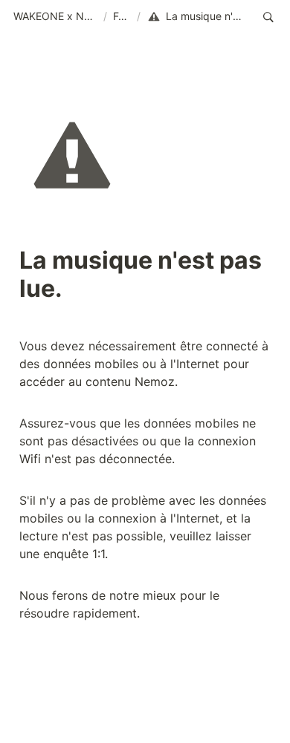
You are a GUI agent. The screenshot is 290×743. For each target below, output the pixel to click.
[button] (55, 17)
